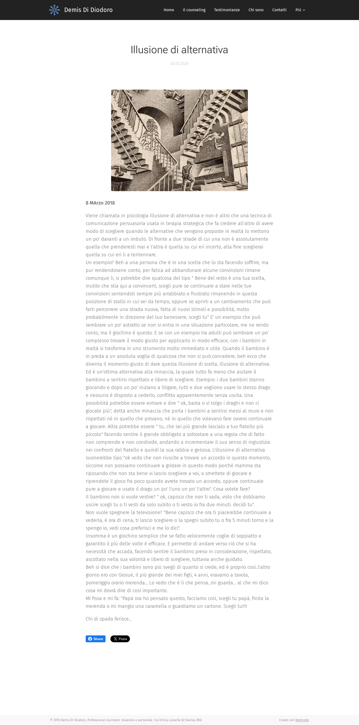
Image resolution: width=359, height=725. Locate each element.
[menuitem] (169, 10)
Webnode (302, 720)
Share (98, 639)
